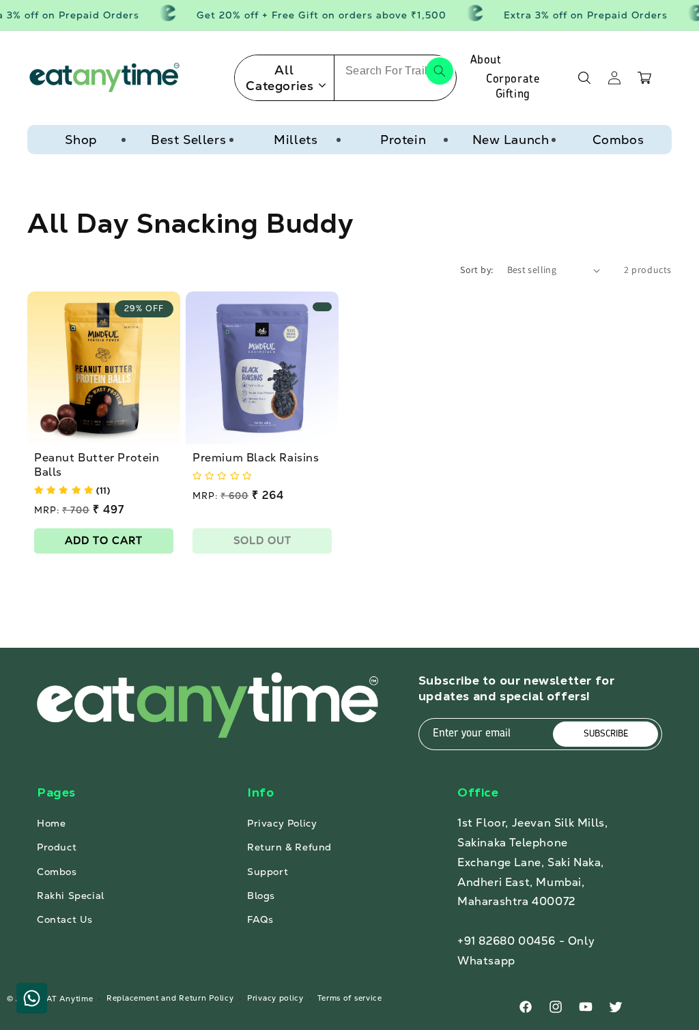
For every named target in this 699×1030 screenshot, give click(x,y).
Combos (618, 139)
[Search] (439, 71)
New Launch (511, 139)
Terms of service (349, 998)
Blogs (261, 895)
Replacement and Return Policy (169, 998)
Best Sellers (188, 139)
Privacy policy (275, 998)
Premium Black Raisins (255, 458)
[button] (584, 78)
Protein (403, 139)
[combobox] (395, 71)
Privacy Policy (282, 823)
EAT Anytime (68, 998)
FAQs (260, 919)
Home (51, 823)
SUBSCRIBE (606, 734)
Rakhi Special (70, 895)
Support (267, 872)
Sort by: (476, 269)
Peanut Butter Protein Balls (97, 465)
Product (56, 847)
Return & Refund (289, 847)
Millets (295, 139)
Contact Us (65, 919)
